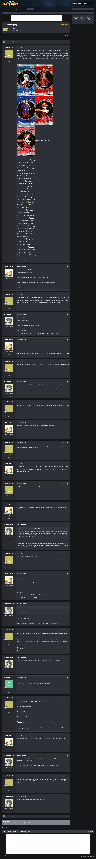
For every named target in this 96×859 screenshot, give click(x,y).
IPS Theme (4, 855)
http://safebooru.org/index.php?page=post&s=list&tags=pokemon (32, 582)
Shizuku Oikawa (9, 314)
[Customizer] (89, 3)
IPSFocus (9, 855)
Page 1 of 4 (21, 41)
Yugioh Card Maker (8, 9)
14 (9, 692)
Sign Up (85, 3)
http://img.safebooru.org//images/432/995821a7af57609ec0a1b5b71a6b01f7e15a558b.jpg (38, 765)
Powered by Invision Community (87, 856)
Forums (31, 9)
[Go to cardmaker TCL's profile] (9, 684)
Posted (21, 47)
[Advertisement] (36, 18)
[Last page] (16, 42)
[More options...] (67, 47)
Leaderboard (40, 9)
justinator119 (12, 28)
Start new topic (65, 35)
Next (13, 41)
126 (9, 61)
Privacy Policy (9, 856)
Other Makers (21, 9)
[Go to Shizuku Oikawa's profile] (9, 321)
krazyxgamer (9, 266)
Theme (3, 856)
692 (10, 281)
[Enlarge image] (26, 79)
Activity (49, 9)
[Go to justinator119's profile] (5, 29)
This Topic (88, 9)
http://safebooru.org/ (22, 615)
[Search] (93, 9)
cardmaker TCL (9, 677)
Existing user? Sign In (77, 3)
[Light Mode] (92, 3)
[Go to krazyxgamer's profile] (9, 273)
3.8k (9, 329)
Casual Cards (19, 30)
